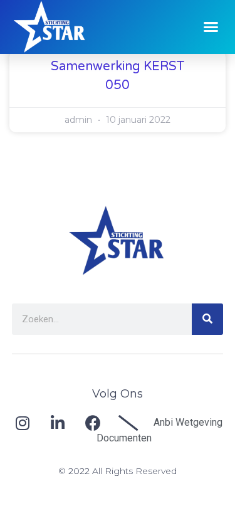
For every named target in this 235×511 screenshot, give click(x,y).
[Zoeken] (207, 319)
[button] (211, 27)
